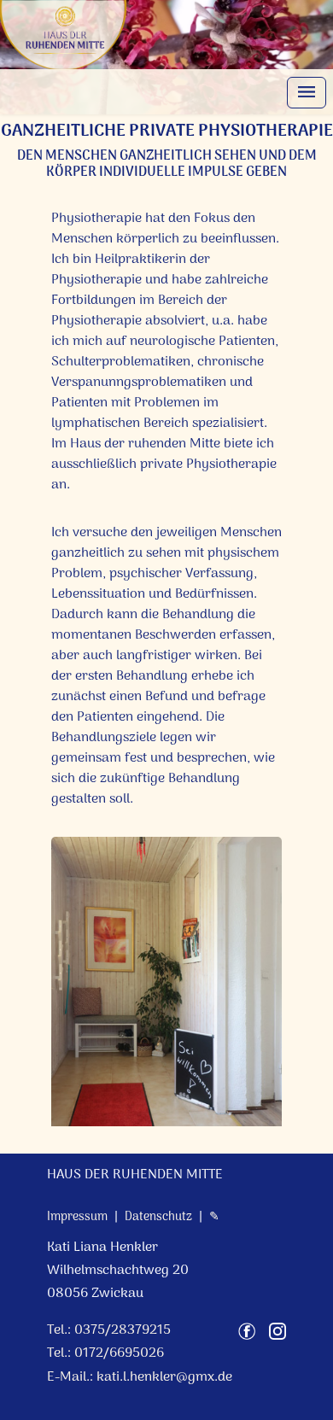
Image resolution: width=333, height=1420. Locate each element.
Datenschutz (158, 1217)
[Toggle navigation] (306, 92)
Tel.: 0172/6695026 (105, 1353)
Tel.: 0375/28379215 (109, 1330)
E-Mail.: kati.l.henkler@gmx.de (139, 1377)
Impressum (77, 1217)
